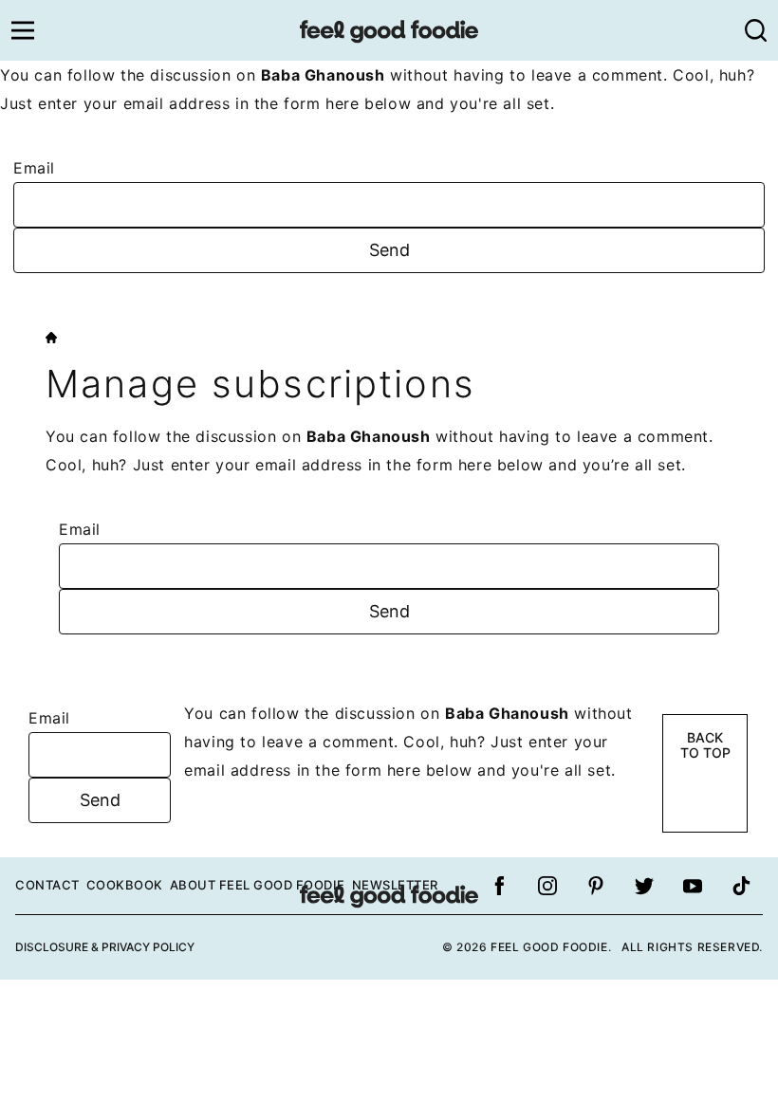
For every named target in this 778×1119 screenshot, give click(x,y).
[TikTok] (741, 886)
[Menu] (23, 30)
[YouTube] (692, 886)
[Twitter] (644, 886)
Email (34, 167)
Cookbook (124, 884)
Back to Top (705, 745)
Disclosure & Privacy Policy (104, 947)
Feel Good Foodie (389, 30)
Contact (47, 884)
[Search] (755, 30)
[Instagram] (547, 886)
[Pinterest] (596, 886)
